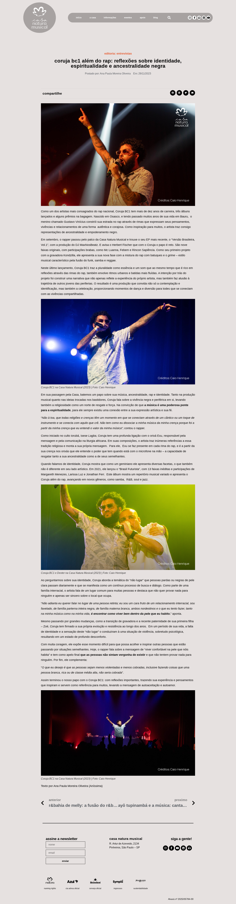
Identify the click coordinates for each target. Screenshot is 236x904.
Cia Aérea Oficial (72, 888)
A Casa (93, 17)
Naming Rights (50, 888)
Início (79, 17)
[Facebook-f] (194, 18)
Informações (110, 17)
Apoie (142, 17)
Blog (155, 17)
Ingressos (118, 888)
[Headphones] (199, 18)
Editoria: (118, 53)
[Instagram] (190, 18)
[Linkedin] (204, 18)
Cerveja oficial (95, 888)
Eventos (128, 17)
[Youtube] (208, 18)
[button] (169, 18)
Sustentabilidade (140, 888)
